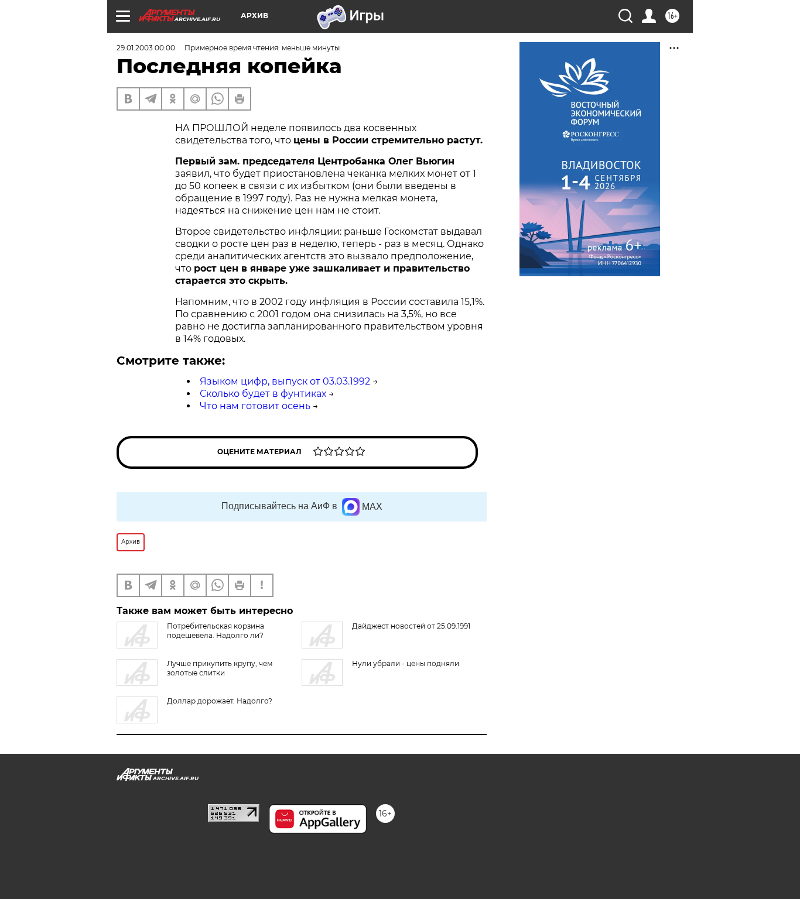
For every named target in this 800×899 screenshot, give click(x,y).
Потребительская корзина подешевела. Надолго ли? (215, 631)
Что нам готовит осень (255, 405)
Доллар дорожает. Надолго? (219, 700)
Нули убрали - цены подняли (405, 663)
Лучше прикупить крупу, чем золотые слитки (219, 668)
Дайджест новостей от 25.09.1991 (411, 626)
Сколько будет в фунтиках (263, 393)
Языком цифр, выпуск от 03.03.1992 (285, 381)
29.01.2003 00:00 (146, 47)
